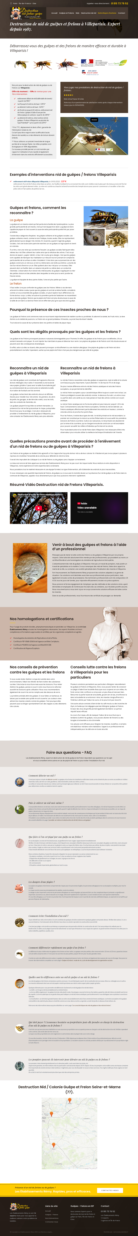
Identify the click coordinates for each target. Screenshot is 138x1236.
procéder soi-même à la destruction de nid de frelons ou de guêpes (69, 820)
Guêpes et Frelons (66, 13)
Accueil (54, 13)
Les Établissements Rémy (26, 1232)
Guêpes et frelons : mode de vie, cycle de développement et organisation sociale (87, 960)
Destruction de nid (88, 13)
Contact (121, 13)
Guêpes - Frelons (51, 1215)
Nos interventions (51, 1218)
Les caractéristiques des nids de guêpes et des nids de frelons (91, 1005)
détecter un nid (52, 779)
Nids (77, 13)
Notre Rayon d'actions (107, 13)
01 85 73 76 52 (119, 3)
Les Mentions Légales (45, 1232)
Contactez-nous (110, 1190)
